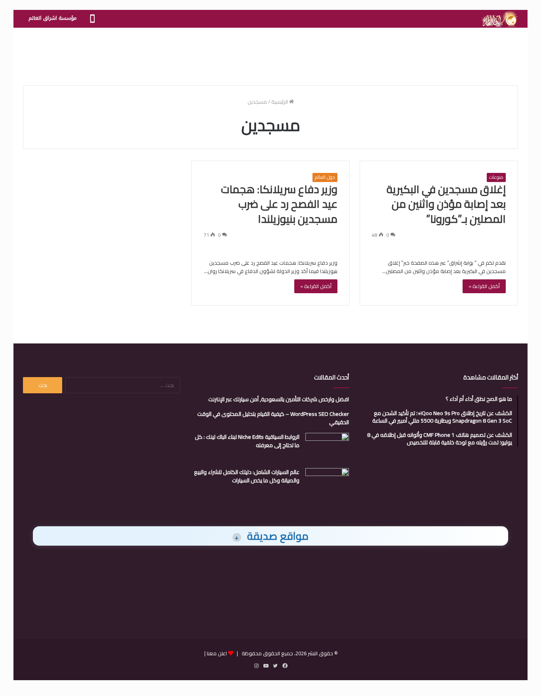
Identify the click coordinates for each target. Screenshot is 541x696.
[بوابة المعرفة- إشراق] (499, 19)
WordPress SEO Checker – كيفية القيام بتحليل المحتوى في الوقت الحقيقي (273, 418)
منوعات (496, 177)
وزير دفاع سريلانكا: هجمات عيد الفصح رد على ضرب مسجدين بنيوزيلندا (279, 204)
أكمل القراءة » (484, 286)
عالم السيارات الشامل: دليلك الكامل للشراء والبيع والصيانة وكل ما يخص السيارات (246, 476)
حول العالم (325, 177)
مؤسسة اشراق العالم (52, 18)
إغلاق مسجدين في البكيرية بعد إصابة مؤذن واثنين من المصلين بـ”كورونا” (446, 204)
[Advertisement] (270, 53)
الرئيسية (280, 101)
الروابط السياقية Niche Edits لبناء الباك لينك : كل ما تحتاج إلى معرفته (247, 441)
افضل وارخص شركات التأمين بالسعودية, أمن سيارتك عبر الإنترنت (278, 399)
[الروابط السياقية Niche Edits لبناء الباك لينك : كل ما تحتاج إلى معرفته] (327, 448)
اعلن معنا (217, 653)
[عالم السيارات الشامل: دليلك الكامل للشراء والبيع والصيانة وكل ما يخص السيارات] (327, 483)
